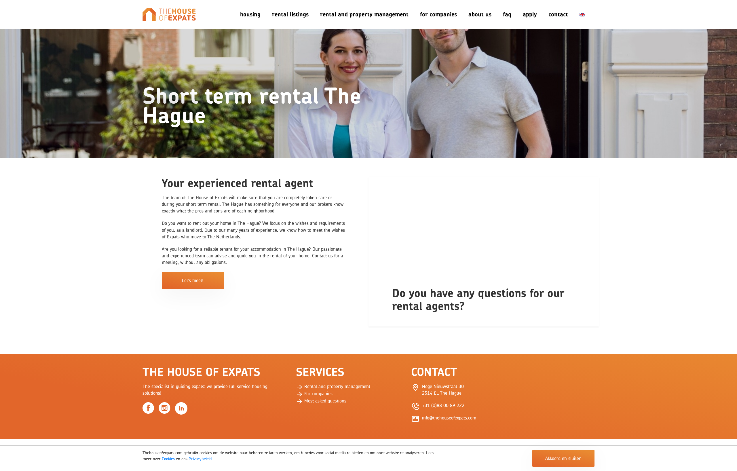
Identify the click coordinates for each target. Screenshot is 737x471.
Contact (558, 14)
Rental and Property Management (364, 14)
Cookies (168, 458)
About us (479, 14)
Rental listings (290, 14)
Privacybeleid (200, 458)
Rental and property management (336, 386)
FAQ (507, 14)
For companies (438, 14)
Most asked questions (324, 401)
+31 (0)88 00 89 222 (443, 405)
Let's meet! (192, 280)
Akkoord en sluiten (563, 458)
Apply (530, 14)
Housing (250, 14)
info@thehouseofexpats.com (449, 418)
